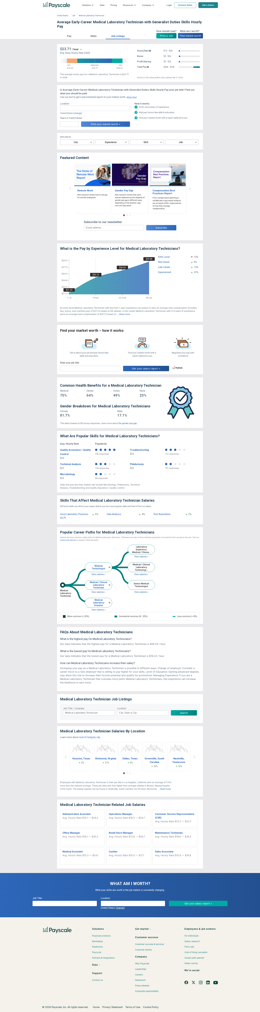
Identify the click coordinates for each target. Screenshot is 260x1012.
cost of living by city (89, 737)
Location (121, 708)
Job (73, 16)
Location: (65, 103)
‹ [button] (70, 188)
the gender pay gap (127, 423)
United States (62, 16)
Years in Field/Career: (71, 118)
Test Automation (161, 514)
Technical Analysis (70, 464)
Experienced (164, 272)
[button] (69, 35)
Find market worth (190, 35)
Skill (146, 142)
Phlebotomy (137, 464)
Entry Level (164, 256)
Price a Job (166, 35)
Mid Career (164, 262)
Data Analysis (114, 514)
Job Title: (37, 898)
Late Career (164, 267)
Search (184, 712)
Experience (111, 142)
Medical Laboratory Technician (91, 16)
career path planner (68, 540)
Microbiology (67, 474)
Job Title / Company (73, 708)
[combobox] (95, 108)
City (76, 142)
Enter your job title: (69, 362)
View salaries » (98, 574)
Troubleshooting (139, 450)
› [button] (190, 188)
